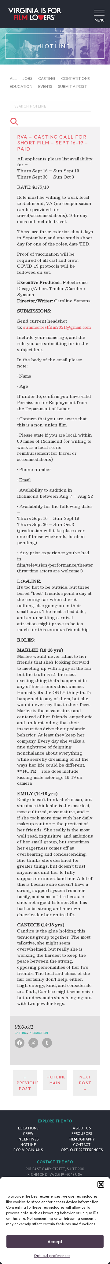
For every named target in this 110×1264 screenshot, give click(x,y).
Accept (55, 1241)
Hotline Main (56, 1079)
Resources (82, 1134)
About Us (82, 1128)
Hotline (28, 1145)
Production (38, 1032)
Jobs (27, 78)
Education (21, 86)
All (13, 78)
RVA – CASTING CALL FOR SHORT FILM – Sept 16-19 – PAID (52, 142)
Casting (46, 78)
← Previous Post (27, 1082)
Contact (81, 1145)
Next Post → (85, 1082)
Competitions (75, 78)
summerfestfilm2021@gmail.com (57, 327)
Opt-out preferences (52, 1255)
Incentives (28, 1139)
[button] (101, 1184)
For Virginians (28, 1150)
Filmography (82, 1139)
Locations (28, 1128)
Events (45, 86)
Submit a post (72, 86)
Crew (28, 1134)
